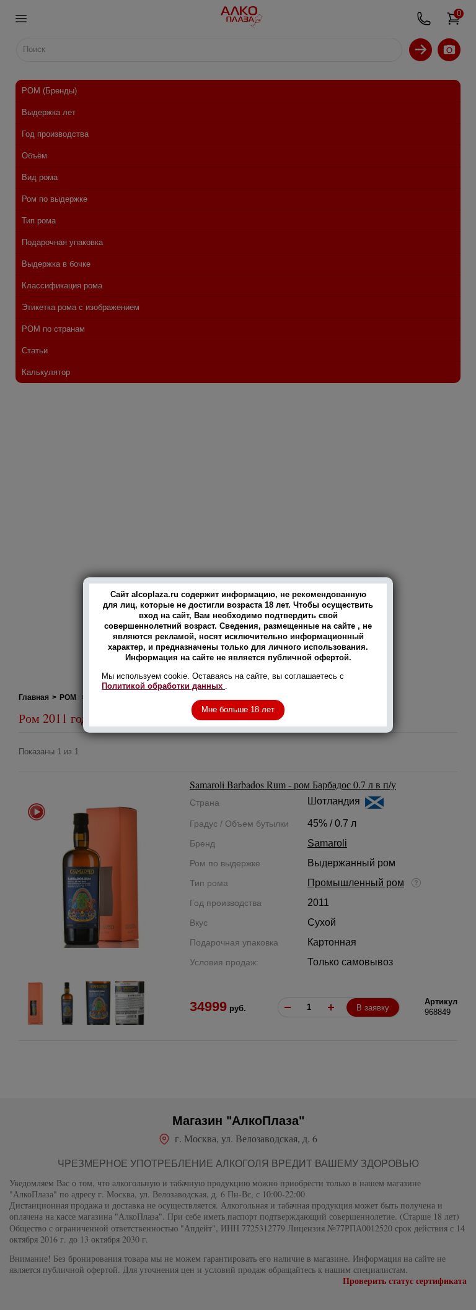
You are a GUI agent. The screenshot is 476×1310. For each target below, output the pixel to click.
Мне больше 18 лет (238, 709)
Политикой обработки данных (163, 686)
